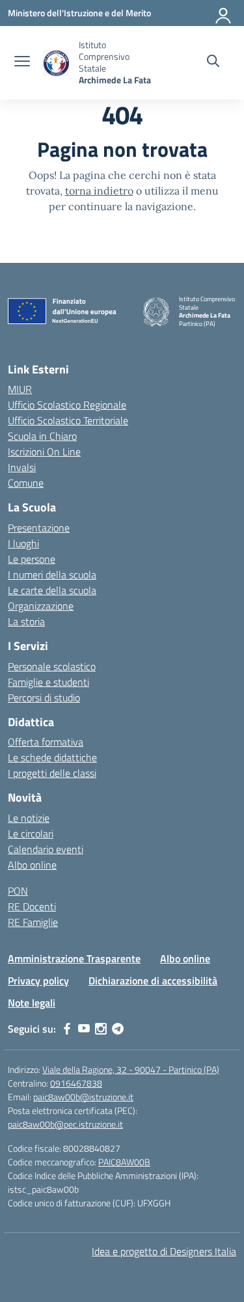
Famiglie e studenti (48, 682)
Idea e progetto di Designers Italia (164, 1251)
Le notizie (28, 818)
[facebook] (67, 1029)
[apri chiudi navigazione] (22, 62)
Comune (26, 483)
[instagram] (101, 1029)
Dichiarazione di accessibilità (152, 980)
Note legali (31, 1002)
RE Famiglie (33, 922)
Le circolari (30, 833)
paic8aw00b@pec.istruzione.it (65, 1124)
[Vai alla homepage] (56, 62)
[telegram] (118, 1029)
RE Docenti (32, 906)
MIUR (20, 389)
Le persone (31, 559)
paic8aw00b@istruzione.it (83, 1097)
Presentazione (39, 528)
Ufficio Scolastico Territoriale (68, 420)
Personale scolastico (52, 666)
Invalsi (22, 467)
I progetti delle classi (52, 773)
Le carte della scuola (52, 590)
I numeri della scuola (52, 574)
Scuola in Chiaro (42, 436)
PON (18, 891)
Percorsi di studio (44, 697)
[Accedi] (223, 13)
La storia (26, 621)
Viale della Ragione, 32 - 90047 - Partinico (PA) (130, 1069)
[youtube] (84, 1029)
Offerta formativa (45, 742)
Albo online (32, 865)
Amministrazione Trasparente (74, 958)
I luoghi (23, 543)
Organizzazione (41, 606)
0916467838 (76, 1083)
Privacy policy (38, 980)
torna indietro (99, 190)
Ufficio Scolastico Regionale (67, 405)
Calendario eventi (45, 849)
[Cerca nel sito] (213, 62)
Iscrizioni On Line (44, 451)
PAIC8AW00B (124, 1162)
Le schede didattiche (52, 757)
